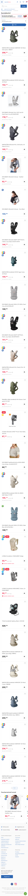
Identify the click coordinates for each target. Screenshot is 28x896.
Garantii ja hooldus (5, 842)
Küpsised (17, 856)
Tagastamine (17, 842)
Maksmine (17, 839)
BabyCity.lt (3, 857)
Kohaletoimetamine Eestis (20, 841)
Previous (2, 806)
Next (25, 806)
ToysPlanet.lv (3, 864)
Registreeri (7, 876)
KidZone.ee (3, 851)
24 (24, 788)
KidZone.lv (3, 865)
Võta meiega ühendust (19, 844)
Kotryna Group (4, 855)
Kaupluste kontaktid (5, 839)
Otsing (23, 6)
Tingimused (17, 837)
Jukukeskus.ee (4, 853)
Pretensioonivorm (4, 847)
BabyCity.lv (3, 858)
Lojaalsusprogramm (5, 841)
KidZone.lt (3, 862)
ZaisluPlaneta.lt (4, 860)
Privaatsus (17, 851)
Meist (2, 837)
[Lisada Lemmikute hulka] (25, 28)
